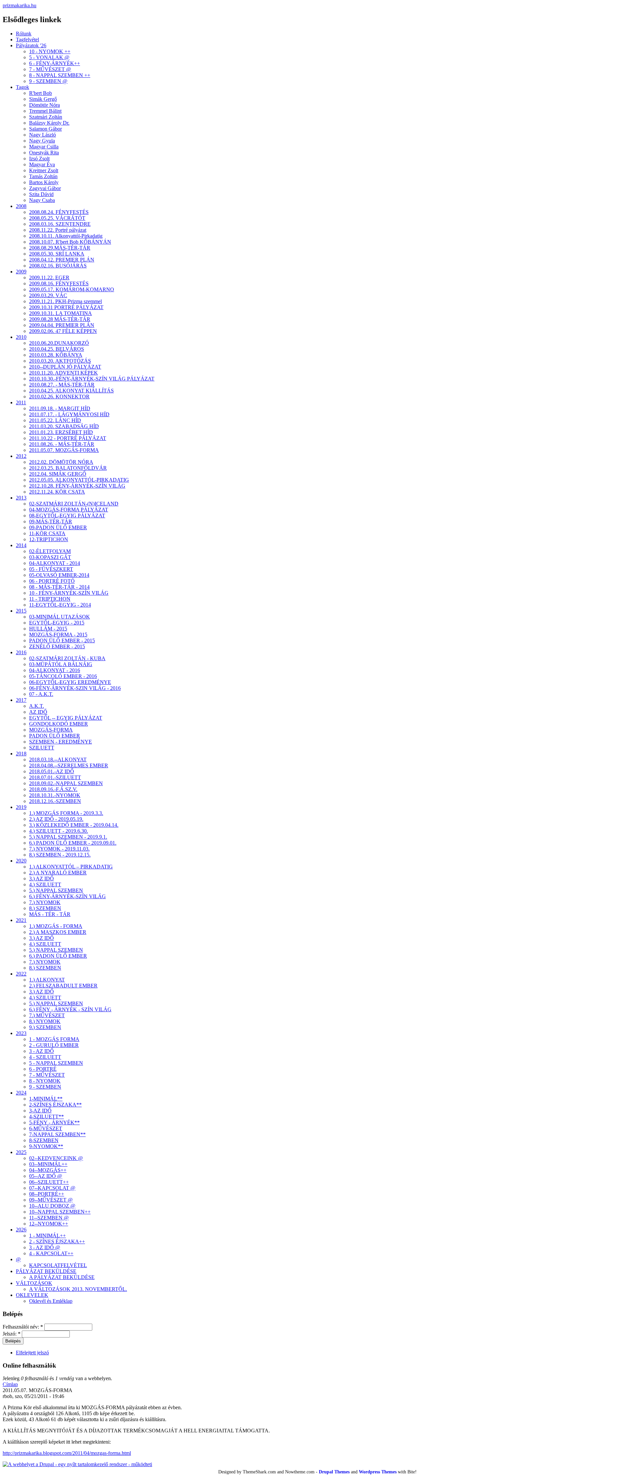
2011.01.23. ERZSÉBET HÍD (61, 432)
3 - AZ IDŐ (41, 1051)
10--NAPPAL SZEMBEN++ (60, 1212)
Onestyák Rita (44, 152)
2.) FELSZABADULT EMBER (63, 985)
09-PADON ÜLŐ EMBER (58, 527)
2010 (21, 337)
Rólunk (23, 33)
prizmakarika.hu (19, 5)
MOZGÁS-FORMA (51, 730)
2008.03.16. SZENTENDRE (60, 224)
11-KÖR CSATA (47, 533)
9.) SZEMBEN (45, 1027)
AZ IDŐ (38, 712)
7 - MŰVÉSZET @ (50, 69)
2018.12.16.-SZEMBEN (55, 801)
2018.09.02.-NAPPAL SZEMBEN (66, 783)
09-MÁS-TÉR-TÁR (50, 521)
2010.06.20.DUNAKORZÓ (59, 343)
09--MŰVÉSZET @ (51, 1200)
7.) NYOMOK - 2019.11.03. (59, 849)
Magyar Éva (42, 164)
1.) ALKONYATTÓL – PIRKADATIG (71, 866)
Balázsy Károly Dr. (49, 123)
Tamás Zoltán (43, 176)
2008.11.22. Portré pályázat (57, 230)
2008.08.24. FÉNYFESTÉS (59, 212)
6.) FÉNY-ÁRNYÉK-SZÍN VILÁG (67, 896)
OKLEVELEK (32, 1295)
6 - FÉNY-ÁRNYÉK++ (54, 63)
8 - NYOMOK (45, 1081)
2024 (21, 1093)
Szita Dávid (41, 194)
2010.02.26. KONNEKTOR (59, 396)
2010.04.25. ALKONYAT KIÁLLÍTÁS (71, 390)
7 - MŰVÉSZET (47, 1075)
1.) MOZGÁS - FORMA (55, 926)
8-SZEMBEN (44, 1140)
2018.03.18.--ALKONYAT (58, 759)
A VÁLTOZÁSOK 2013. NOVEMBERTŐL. (78, 1289)
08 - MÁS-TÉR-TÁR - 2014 (59, 587)
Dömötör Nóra (44, 105)
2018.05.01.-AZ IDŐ (51, 771)
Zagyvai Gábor (45, 188)
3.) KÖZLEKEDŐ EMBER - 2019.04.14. (73, 825)
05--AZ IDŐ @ (45, 1176)
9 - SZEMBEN (45, 1087)
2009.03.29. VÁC (48, 295)
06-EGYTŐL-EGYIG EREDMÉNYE (70, 682)
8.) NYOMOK (45, 1021)
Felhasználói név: (23, 1327)
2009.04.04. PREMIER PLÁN (61, 325)
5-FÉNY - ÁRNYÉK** (54, 1122)
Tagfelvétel (27, 39)
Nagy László (42, 135)
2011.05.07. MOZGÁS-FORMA (64, 450)
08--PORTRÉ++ (46, 1194)
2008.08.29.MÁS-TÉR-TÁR (59, 248)
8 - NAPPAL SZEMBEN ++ (59, 75)
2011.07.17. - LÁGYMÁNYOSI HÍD (69, 414)
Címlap (10, 1384)
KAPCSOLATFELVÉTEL (58, 1265)
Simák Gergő (43, 99)
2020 (21, 860)
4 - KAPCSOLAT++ (51, 1253)
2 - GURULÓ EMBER (54, 1045)
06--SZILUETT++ (49, 1182)
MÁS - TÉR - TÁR (49, 914)
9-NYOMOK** (46, 1146)
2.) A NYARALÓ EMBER (58, 872)
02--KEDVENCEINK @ (56, 1158)
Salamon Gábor (45, 129)
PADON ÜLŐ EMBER (54, 736)
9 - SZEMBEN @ (48, 81)
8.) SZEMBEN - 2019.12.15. (60, 855)
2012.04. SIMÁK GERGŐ (57, 474)
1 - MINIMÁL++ (47, 1235)
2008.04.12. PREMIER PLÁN (61, 259)
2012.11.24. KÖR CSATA (57, 492)
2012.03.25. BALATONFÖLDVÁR (68, 468)
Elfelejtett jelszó (32, 1352)
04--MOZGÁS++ (47, 1170)
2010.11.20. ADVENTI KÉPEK (63, 373)
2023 (21, 1033)
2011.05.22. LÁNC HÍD (55, 420)
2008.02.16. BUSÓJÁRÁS (58, 265)
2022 (21, 974)
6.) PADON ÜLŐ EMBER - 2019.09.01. (72, 843)
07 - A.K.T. (41, 694)
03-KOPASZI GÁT (50, 557)
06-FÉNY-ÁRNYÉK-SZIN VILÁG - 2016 (75, 688)
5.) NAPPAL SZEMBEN (56, 890)
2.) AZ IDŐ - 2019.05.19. (56, 819)
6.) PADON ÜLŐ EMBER (58, 956)
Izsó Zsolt (39, 158)
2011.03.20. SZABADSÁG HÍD (64, 426)
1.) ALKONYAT (47, 979)
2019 (21, 807)
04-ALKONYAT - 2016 (54, 670)
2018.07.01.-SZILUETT (55, 777)
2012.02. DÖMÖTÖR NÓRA (61, 462)
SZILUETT (41, 747)
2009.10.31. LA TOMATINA (60, 313)
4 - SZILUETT (45, 1057)
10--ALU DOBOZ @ (52, 1206)
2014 (21, 545)
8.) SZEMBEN (45, 908)
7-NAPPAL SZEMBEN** (57, 1134)
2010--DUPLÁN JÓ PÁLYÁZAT (65, 367)
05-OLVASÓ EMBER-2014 (59, 575)
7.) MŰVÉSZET (47, 1015)
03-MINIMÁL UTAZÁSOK (59, 617)
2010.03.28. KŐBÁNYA (55, 355)
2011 (21, 402)
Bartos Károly (44, 182)
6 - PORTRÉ (43, 1069)
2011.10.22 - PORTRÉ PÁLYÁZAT (67, 438)
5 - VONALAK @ (49, 57)
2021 (21, 920)
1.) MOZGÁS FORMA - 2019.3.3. (66, 813)
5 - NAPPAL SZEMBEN (56, 1063)
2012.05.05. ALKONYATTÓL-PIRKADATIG (79, 480)
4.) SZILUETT (45, 884)
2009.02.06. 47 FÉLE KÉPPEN (63, 331)
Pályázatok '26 (31, 45)
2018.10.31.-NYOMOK (54, 795)
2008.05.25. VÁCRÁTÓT (57, 218)
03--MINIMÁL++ (48, 1164)
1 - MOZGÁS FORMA (54, 1039)
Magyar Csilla (44, 146)
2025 (21, 1152)
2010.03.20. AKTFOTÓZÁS (60, 361)
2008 (21, 206)
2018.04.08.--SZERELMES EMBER (68, 765)
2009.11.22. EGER (49, 277)
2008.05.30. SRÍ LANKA (56, 254)
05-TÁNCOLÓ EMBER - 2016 (63, 676)
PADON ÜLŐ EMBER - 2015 (62, 640)
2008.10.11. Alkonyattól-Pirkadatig (66, 236)
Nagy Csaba (42, 200)
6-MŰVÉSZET (45, 1128)
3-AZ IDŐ (40, 1110)
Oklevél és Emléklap (50, 1301)
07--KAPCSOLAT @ (52, 1188)
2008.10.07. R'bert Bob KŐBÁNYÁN (70, 242)
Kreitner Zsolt (43, 170)
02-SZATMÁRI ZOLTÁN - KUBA (67, 658)
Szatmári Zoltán (45, 117)
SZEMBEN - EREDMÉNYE (60, 741)
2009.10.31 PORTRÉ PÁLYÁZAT (66, 307)
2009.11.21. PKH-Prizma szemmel (65, 301)
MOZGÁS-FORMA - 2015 (58, 634)
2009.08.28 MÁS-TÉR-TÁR (59, 319)
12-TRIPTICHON (48, 539)
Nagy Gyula (42, 140)
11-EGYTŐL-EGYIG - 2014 (60, 605)
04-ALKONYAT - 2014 (54, 563)
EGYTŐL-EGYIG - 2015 (56, 622)
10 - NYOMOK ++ (49, 51)
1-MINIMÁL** (46, 1098)
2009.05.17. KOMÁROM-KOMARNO (71, 289)
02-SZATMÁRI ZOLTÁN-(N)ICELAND (73, 503)
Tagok (22, 87)
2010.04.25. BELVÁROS (56, 349)
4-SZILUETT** (46, 1116)
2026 (21, 1229)
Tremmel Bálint (45, 111)
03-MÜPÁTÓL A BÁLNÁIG (60, 664)
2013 (21, 497)
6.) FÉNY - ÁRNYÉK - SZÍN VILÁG (70, 1009)
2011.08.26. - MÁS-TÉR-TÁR (61, 444)
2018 (21, 753)
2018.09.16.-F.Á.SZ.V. (53, 789)
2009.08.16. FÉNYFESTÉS (59, 283)
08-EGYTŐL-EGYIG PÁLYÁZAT (67, 515)
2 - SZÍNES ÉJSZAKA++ (57, 1241)
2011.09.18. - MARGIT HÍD (59, 408)
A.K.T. (36, 706)
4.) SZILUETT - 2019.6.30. (58, 831)
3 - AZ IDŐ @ (44, 1247)
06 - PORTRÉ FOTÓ (52, 581)
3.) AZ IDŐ (41, 878)
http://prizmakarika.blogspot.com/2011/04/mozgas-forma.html (67, 1453)
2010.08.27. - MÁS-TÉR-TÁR (62, 384)
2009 (21, 271)
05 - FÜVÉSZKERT (51, 569)
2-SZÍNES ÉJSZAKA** (55, 1104)
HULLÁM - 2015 (48, 628)
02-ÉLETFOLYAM (50, 551)
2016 (21, 652)
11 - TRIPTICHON (49, 599)
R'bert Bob (40, 93)
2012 (21, 456)
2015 (21, 611)
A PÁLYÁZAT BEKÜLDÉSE (62, 1277)
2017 (21, 700)
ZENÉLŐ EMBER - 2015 (57, 646)
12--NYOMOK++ (48, 1223)
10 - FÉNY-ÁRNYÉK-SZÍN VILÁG (68, 593)
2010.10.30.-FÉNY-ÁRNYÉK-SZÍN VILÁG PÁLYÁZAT (91, 378)
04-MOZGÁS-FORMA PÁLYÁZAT (68, 509)
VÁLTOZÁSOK (34, 1283)
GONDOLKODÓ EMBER (58, 724)
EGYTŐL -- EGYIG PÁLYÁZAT (65, 718)
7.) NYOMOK (45, 902)
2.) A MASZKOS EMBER (57, 932)
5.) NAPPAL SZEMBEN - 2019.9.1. (68, 837)
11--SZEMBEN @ (49, 1217)
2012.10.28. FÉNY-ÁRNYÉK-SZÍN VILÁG (77, 486)
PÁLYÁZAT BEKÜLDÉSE (46, 1271)
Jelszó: (12, 1334)
